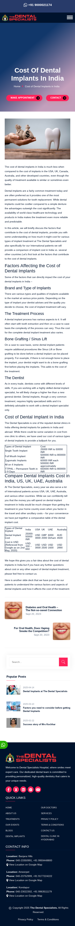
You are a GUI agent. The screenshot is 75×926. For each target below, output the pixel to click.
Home (17, 86)
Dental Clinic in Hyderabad (50, 838)
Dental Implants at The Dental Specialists (45, 691)
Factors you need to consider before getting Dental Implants (46, 710)
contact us (31, 573)
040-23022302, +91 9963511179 (34, 891)
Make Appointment (23, 98)
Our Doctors (49, 807)
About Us (11, 813)
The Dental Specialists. (44, 907)
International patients (19, 491)
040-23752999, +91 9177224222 (34, 876)
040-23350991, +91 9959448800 (34, 860)
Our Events (12, 825)
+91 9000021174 (40, 5)
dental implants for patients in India (39, 427)
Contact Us (47, 830)
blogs (9, 830)
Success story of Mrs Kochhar (39, 724)
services (46, 813)
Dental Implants (15, 836)
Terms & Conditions (52, 825)
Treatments (13, 819)
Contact (55, 98)
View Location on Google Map (25, 864)
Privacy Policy (49, 819)
